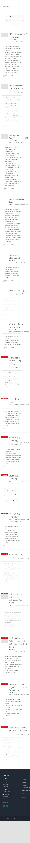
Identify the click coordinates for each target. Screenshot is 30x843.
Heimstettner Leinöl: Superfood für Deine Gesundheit (18, 687)
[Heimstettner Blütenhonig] (4, 256)
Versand (27, 262)
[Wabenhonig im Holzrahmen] (4, 326)
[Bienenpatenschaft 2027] (4, 200)
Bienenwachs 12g (16, 290)
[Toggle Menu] (27, 6)
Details (12, 75)
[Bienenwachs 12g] (4, 292)
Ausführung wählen (5, 76)
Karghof (14, 818)
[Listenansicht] (16, 24)
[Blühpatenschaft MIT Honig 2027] (4, 35)
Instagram (10, 227)
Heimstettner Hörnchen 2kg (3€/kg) (15, 360)
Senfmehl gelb (15, 554)
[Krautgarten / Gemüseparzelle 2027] (4, 136)
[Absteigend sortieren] (23, 16)
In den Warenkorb (6, 315)
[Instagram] (4, 806)
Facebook (16, 227)
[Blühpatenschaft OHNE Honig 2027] (4, 86)
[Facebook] (7, 806)
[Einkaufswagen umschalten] (23, 7)
